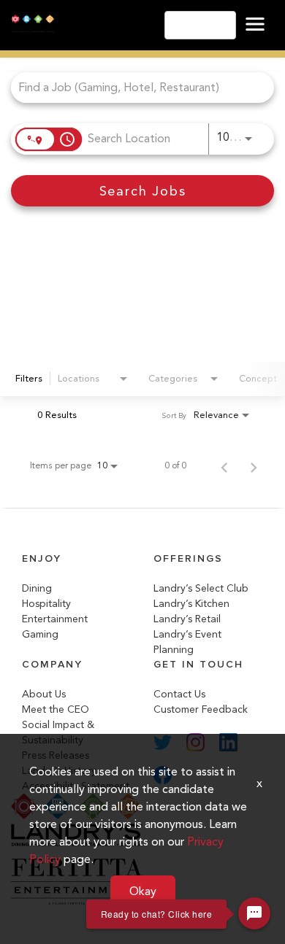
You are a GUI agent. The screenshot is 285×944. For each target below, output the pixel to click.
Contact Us (179, 694)
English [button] (196, 25)
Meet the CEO (55, 709)
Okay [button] (142, 891)
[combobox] (135, 87)
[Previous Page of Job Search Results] (224, 465)
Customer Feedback (200, 709)
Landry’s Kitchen (191, 603)
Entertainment (55, 619)
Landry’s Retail (187, 619)
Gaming (40, 634)
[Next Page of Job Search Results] (253, 465)
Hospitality (46, 603)
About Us (44, 694)
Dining (37, 588)
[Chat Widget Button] (254, 913)
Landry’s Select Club (200, 588)
